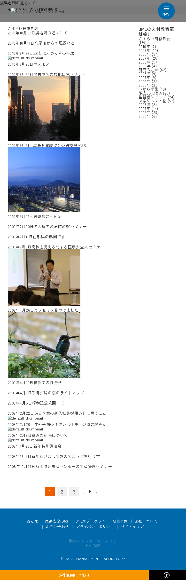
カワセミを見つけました (43, 310)
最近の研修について (38, 435)
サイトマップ (132, 526)
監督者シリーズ (153, 97)
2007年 (145, 58)
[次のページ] (89, 491)
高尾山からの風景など (41, 43)
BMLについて (146, 521)
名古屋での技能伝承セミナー (47, 74)
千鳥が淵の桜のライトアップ (46, 393)
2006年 (145, 62)
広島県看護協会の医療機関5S (47, 145)
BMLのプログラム (91, 521)
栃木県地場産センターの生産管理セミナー (60, 466)
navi (166, 14)
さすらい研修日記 (155, 38)
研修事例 (120, 521)
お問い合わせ (57, 526)
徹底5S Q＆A (150, 93)
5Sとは (32, 521)
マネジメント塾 (153, 100)
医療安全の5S (56, 521)
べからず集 (149, 89)
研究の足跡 (149, 69)
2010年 (144, 46)
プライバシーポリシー (95, 526)
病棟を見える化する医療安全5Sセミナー (56, 247)
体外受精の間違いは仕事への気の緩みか (57, 424)
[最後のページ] (96, 491)
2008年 (145, 54)
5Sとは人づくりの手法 (41, 53)
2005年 (145, 66)
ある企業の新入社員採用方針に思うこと (57, 413)
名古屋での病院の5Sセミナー (47, 226)
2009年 (145, 50)
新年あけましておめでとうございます (54, 456)
